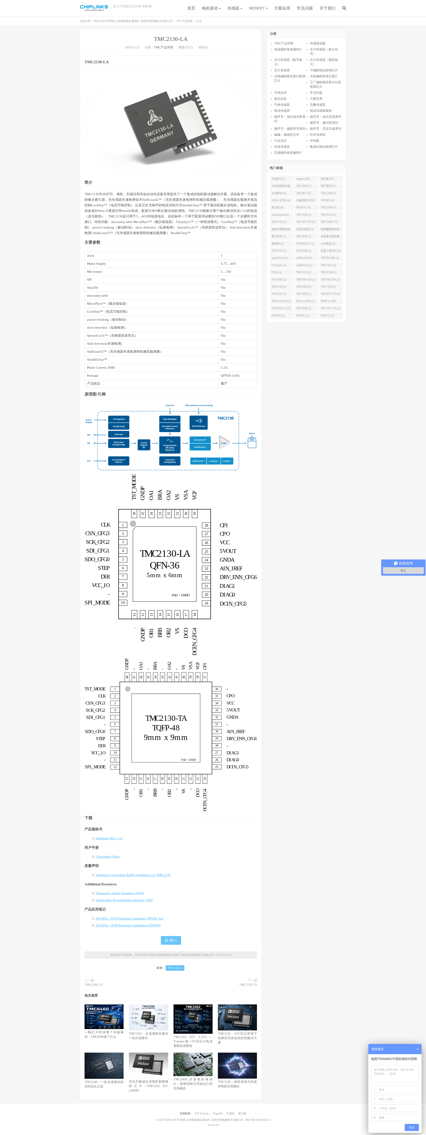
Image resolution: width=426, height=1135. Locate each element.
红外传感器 (317, 134)
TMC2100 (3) (303, 214)
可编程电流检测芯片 (324, 70)
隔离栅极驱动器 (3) (330, 230)
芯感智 (231, 1113)
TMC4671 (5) (303, 193)
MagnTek (218, 1113)
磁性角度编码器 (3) (281, 230)
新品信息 (280, 98)
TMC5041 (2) (328, 265)
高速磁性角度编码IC (288, 152)
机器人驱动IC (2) (331, 250)
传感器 (233, 8)
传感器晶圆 (317, 43)
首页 (191, 8)
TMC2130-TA (248, 984)
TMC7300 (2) (328, 286)
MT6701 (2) (302, 315)
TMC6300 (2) (303, 286)
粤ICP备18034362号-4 (257, 1119)
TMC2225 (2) (279, 293)
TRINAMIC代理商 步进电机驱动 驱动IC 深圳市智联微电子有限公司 (94, 8)
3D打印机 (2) (303, 250)
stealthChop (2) (304, 265)
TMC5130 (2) (303, 272)
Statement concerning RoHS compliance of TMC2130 (133, 875)
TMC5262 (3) (279, 250)
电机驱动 (210, 8)
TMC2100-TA (94, 984)
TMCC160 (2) (328, 272)
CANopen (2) (279, 265)
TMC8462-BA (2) (330, 279)
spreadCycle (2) (280, 257)
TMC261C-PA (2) (330, 308)
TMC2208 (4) (328, 193)
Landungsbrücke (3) (280, 215)
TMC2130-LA (171, 39)
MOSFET (257, 8)
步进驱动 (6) (279, 193)
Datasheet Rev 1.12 (109, 838)
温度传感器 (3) (304, 229)
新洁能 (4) (277, 207)
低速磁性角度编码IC (288, 49)
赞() (173, 940)
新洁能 (242, 1113)
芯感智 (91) (278, 178)
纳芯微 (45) (327, 178)
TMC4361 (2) (279, 279)
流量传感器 (317, 104)
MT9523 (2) (327, 315)
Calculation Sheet (108, 856)
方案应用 (282, 8)
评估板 (314, 140)
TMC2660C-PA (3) (329, 222)
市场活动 (280, 92)
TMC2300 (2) (279, 286)
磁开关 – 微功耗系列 (324, 122)
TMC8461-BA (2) (306, 279)
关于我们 (327, 8)
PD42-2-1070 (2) (305, 301)
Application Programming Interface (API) (124, 900)
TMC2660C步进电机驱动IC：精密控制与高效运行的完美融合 (193, 1084)
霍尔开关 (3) (279, 236)
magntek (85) (303, 178)
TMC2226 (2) (303, 293)
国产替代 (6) (328, 185)
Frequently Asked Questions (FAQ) (120, 893)
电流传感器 (282, 110)
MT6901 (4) (327, 200)
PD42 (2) (277, 272)
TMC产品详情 (184, 21)
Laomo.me (213, 1124)
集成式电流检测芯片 (324, 146)
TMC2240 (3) (303, 236)
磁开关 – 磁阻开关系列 (290, 128)
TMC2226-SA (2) (281, 301)
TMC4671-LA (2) (330, 293)
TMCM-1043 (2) (330, 257)
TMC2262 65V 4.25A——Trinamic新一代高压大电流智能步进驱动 (193, 1041)
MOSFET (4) (303, 207)
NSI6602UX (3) (305, 243)
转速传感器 (282, 146)
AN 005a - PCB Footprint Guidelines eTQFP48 (128, 925)
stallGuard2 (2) (304, 257)
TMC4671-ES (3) (305, 221)
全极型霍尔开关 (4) (305, 201)
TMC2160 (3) (328, 207)
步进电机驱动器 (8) (281, 186)
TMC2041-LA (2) (281, 308)
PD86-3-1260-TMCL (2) (328, 302)
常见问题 (305, 8)
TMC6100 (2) (303, 308)
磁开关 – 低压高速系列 (325, 116)
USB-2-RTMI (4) (281, 200)
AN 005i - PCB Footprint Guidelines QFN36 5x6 (129, 918)
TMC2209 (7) (303, 185)
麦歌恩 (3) (277, 243)
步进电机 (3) (328, 243)
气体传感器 (282, 104)
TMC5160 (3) (279, 221)
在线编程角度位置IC (324, 76)
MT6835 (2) (278, 315)
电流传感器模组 (321, 110)
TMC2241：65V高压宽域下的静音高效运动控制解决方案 (237, 1038)
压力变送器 (282, 70)
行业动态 (280, 140)
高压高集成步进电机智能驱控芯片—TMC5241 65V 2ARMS (148, 1086)
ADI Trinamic (201, 1113)
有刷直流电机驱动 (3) (330, 237)
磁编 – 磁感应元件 (286, 134)
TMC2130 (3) (328, 214)
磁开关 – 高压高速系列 (325, 128)
